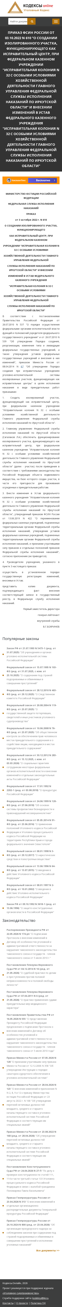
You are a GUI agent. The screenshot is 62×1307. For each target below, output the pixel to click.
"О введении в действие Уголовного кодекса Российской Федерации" (31, 872)
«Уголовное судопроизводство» (20, 1293)
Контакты (8, 1303)
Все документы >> (48, 1250)
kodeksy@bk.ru (40, 1298)
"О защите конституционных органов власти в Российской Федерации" (31, 908)
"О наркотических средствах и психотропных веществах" (31, 855)
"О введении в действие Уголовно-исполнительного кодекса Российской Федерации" (30, 891)
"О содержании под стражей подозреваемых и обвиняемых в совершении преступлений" (32, 675)
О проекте (22, 1303)
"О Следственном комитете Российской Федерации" (32, 694)
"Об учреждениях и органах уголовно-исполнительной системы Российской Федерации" (31, 654)
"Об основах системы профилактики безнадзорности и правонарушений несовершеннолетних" (32, 807)
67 (22, 366)
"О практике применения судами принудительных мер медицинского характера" (32, 999)
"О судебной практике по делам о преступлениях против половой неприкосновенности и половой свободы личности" (31, 974)
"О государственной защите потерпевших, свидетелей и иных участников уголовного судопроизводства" (32, 713)
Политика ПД (38, 1303)
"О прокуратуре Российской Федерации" (32, 790)
